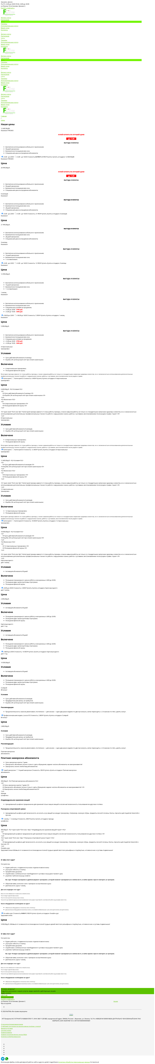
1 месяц (6, 819)
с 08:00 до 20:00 (8, 652)
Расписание (5, 36)
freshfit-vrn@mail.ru (8, 8)
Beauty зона (5, 44)
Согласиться (94, 1062)
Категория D (18, 378)
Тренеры (4, 40)
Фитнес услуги (6, 34)
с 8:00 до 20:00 (8, 588)
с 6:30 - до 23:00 (8, 157)
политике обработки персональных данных (74, 1062)
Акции (115, 1001)
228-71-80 (4, 995)
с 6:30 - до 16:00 (21, 157)
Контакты (4, 46)
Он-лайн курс (8, 913)
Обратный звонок (7, 997)
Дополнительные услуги (9, 42)
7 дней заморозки (9, 770)
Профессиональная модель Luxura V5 (16, 715)
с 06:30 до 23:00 (8, 315)
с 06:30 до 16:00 (21, 315)
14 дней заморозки (25, 770)
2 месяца (14, 819)
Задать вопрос (6, 993)
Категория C (7, 378)
